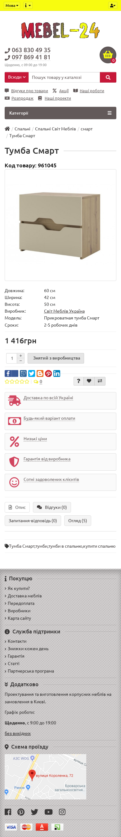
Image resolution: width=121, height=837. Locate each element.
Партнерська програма (31, 670)
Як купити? (19, 588)
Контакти (17, 641)
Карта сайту (19, 618)
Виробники (19, 610)
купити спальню (99, 546)
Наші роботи (92, 90)
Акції (64, 90)
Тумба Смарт (21, 546)
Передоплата (21, 603)
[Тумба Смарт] (60, 225)
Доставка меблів (25, 595)
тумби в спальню (65, 546)
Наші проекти (58, 98)
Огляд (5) (77, 520)
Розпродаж (22, 98)
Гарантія (16, 656)
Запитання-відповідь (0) (33, 520)
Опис (20, 507)
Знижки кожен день (28, 648)
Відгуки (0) (56, 507)
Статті (14, 663)
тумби (41, 546)
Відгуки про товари (29, 90)
